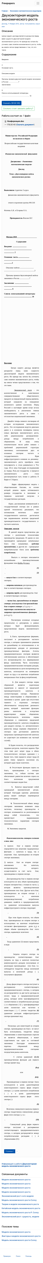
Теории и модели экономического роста (20, 1204)
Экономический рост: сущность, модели (20, 1216)
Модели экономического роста (16, 1179)
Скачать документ (25, 124)
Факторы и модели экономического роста (21, 1236)
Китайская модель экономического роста (21, 1208)
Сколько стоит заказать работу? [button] (18, 108)
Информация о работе (19, 1165)
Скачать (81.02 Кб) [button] (11, 103)
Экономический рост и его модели (18, 1196)
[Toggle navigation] (38, 3)
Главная (5, 11)
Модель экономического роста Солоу (19, 1200)
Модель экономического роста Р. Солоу (20, 1212)
